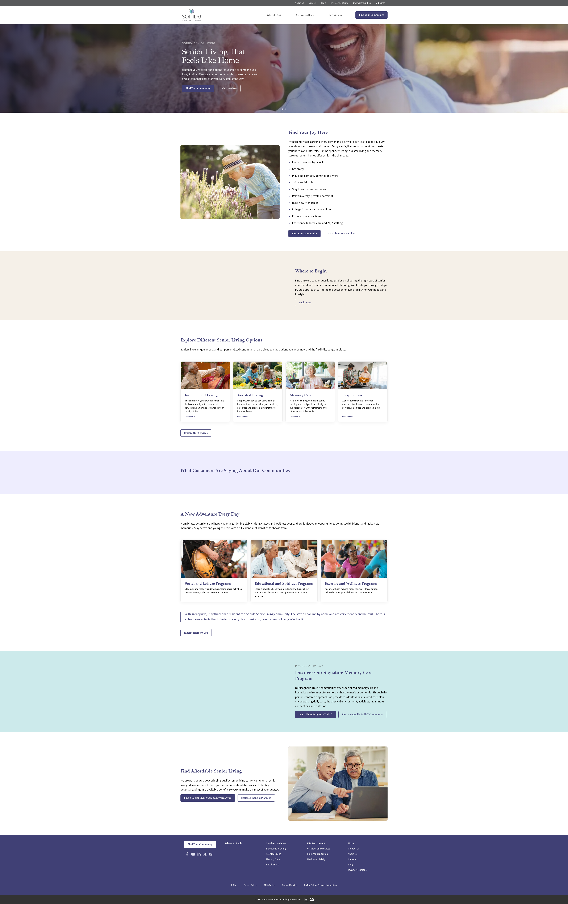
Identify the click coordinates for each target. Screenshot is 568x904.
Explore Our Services (196, 433)
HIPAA (234, 885)
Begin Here (305, 302)
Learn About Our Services (341, 233)
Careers (313, 2)
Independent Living (276, 848)
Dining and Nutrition (317, 854)
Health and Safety (316, 859)
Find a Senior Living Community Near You (207, 798)
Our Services (229, 88)
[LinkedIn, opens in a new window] (199, 854)
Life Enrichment (335, 15)
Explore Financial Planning (256, 798)
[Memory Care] (310, 392)
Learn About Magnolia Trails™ (315, 714)
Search (381, 2)
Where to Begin (274, 15)
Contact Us (353, 848)
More (351, 843)
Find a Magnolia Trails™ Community (362, 714)
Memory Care (273, 859)
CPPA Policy (269, 885)
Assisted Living (273, 854)
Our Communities (362, 2)
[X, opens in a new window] (205, 854)
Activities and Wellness (318, 848)
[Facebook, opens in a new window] (187, 854)
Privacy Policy (250, 885)
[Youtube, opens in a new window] (193, 854)
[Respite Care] (362, 392)
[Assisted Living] (257, 392)
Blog (323, 2)
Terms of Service (289, 885)
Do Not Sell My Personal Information (320, 885)
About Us (299, 2)
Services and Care (305, 15)
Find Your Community (371, 15)
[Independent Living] (205, 392)
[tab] (282, 109)
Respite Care (272, 864)
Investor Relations (339, 2)
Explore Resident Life (196, 632)
